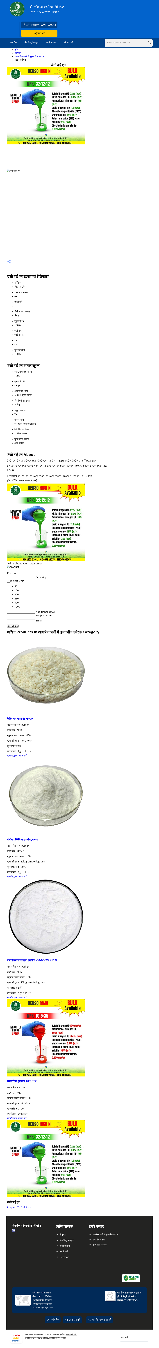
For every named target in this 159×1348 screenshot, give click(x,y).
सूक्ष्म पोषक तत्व (99, 1239)
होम (16, 49)
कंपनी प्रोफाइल (32, 42)
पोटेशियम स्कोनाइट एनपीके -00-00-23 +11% (32, 960)
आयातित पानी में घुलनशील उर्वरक (29, 56)
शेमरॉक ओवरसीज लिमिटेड (47, 9)
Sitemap (64, 1257)
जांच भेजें (41, 33)
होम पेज (13, 42)
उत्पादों (18, 53)
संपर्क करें (68, 42)
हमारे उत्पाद (51, 42)
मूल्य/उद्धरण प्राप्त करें (17, 755)
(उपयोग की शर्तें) (71, 1334)
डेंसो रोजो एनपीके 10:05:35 (22, 1081)
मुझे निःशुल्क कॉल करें (101, 1319)
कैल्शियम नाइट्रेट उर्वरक (20, 718)
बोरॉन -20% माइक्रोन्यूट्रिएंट (22, 839)
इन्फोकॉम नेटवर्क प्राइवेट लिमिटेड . (37, 1338)
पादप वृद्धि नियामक (100, 1244)
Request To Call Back (19, 1207)
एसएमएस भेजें (74, 1319)
